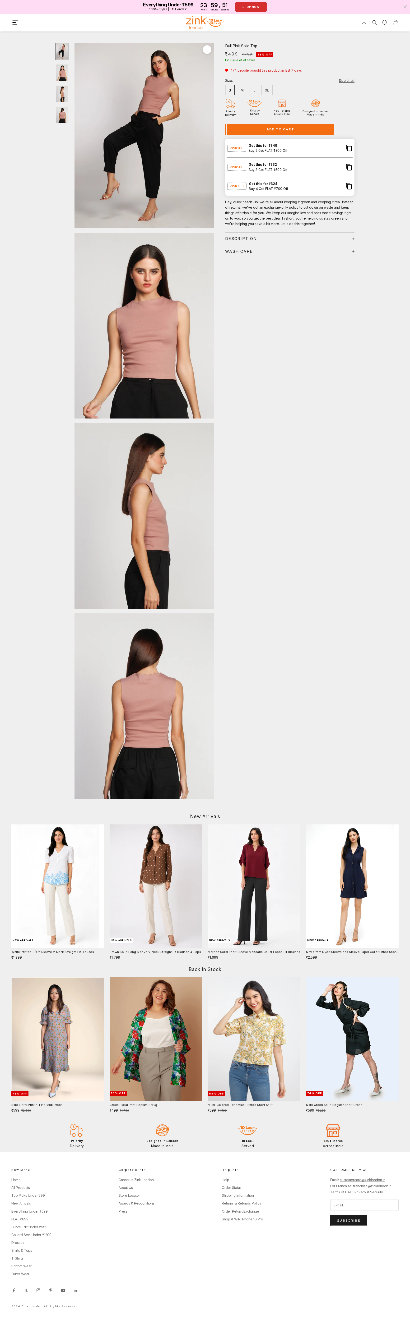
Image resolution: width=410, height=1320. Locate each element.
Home (16, 1180)
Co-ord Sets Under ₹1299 (31, 1235)
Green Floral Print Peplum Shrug (133, 1105)
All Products (20, 1188)
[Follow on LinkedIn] (75, 1290)
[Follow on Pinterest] (50, 1290)
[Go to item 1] (62, 51)
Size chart (346, 80)
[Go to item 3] (62, 93)
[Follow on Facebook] (13, 1290)
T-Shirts (17, 1258)
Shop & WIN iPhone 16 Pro (242, 1219)
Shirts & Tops (21, 1250)
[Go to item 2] (62, 72)
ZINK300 (236, 148)
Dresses (17, 1243)
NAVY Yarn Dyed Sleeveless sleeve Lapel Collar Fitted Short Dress (351, 952)
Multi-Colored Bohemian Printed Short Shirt (240, 1105)
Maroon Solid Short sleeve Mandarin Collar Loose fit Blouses (254, 952)
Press (123, 1211)
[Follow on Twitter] (26, 1290)
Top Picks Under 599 (28, 1195)
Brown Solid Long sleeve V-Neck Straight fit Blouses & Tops (155, 952)
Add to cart (280, 129)
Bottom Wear (21, 1266)
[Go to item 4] (62, 115)
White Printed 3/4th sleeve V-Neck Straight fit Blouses (52, 952)
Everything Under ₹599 (29, 1211)
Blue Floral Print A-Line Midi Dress (37, 1105)
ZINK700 (237, 186)
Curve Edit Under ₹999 (29, 1227)
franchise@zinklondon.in (372, 1186)
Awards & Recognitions (136, 1203)
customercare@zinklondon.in (362, 1180)
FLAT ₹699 (19, 1219)
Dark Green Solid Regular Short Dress (334, 1105)
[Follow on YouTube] (63, 1290)
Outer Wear (20, 1274)
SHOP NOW (250, 7)
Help (225, 1180)
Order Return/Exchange (240, 1211)
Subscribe (348, 1220)
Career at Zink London (136, 1180)
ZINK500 (236, 167)
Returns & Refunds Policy (241, 1203)
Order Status (232, 1188)
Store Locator (129, 1195)
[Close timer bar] (405, 7)
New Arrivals (21, 1203)
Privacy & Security (368, 1192)
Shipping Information (238, 1195)
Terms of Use (341, 1192)
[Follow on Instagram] (38, 1290)
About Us (126, 1188)
